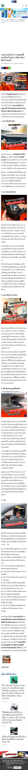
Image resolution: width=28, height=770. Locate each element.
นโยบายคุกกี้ (7, 764)
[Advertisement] (14, 38)
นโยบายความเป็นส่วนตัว (19, 763)
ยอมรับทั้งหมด (17, 767)
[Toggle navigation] (26, 5)
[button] (22, 5)
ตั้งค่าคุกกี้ (10, 767)
